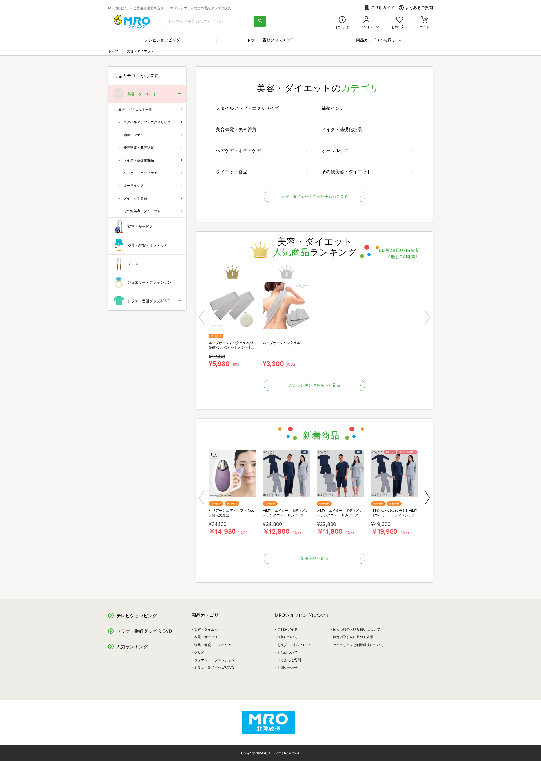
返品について (287, 652)
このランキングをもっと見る (314, 385)
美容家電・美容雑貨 (236, 129)
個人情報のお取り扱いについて (356, 629)
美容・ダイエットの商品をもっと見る (314, 196)
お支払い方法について (294, 645)
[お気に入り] (399, 20)
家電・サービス (140, 226)
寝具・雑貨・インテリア (147, 245)
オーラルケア (335, 150)
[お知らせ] (342, 20)
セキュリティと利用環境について (358, 645)
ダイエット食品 (231, 171)
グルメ (132, 263)
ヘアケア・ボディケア (238, 150)
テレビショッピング (162, 39)
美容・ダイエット (142, 94)
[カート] (424, 20)
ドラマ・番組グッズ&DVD (148, 301)
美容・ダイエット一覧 (135, 109)
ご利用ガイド (382, 7)
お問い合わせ (287, 667)
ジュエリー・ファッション (149, 282)
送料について (287, 637)
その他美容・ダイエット (346, 171)
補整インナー (335, 108)
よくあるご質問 (419, 7)
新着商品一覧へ (314, 558)
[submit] (260, 21)
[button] (202, 317)
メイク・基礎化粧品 (342, 129)
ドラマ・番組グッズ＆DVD (270, 39)
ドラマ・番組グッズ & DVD (144, 631)
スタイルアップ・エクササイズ (247, 108)
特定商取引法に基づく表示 (353, 637)
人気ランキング (132, 646)
